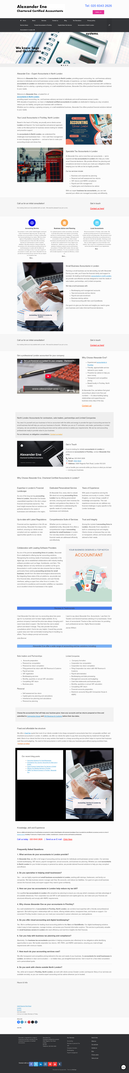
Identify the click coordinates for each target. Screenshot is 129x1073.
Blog (65, 20)
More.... (64, 256)
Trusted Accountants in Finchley (43, 25)
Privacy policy (91, 20)
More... (32, 258)
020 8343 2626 (21, 1012)
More (96, 249)
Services (44, 20)
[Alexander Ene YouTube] (55, 1064)
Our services (95, 1044)
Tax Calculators (77, 20)
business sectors (21, 834)
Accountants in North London (86, 25)
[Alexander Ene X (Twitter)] (36, 1064)
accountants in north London (101, 276)
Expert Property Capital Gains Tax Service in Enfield (41, 766)
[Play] (19, 392)
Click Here (67, 839)
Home (24, 20)
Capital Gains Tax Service (65, 25)
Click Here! (77, 461)
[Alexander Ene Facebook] (31, 1064)
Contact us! (87, 405)
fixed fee (28, 733)
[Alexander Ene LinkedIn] (40, 1064)
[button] (109, 25)
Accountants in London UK (27, 30)
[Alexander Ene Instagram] (45, 1064)
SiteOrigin (74, 1069)
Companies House (33, 716)
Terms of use (95, 1058)
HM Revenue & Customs (53, 716)
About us (94, 1041)
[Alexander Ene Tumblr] (59, 1064)
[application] (48, 376)
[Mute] (74, 392)
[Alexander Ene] (41, 8)
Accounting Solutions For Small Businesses (39, 760)
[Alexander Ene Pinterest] (50, 1064)
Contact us (55, 20)
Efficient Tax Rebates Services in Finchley (38, 768)
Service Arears (24, 25)
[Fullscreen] (77, 392)
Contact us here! (97, 208)
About (33, 20)
